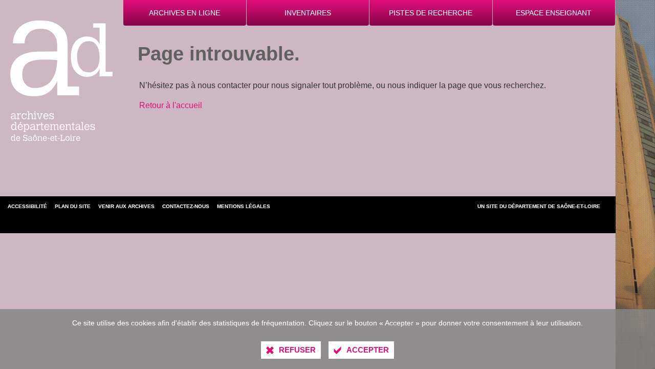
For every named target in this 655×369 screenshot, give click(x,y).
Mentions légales (243, 206)
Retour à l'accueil (170, 105)
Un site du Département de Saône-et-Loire (538, 206)
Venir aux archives (126, 206)
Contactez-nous (185, 206)
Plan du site (73, 206)
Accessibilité (27, 206)
